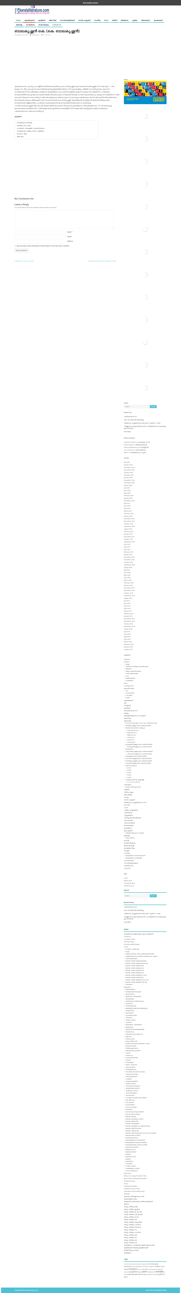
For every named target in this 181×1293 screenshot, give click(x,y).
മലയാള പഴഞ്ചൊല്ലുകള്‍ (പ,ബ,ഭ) (136, 975)
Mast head (127, 1173)
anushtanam (139, 1264)
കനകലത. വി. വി (144, 442)
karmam (138, 1266)
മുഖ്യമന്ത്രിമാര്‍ (130, 678)
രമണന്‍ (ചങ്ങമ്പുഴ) (131, 765)
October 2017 (128, 649)
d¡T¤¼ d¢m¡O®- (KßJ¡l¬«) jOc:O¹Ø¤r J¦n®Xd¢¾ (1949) (141, 723)
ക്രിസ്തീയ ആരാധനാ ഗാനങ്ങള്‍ (135, 716)
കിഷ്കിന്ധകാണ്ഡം (131, 735)
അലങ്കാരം (124, 20)
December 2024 (129, 480)
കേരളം (127, 664)
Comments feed (129, 883)
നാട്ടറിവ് (127, 1053)
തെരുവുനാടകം (130, 1039)
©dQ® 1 (129, 768)
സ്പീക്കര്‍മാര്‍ (129, 680)
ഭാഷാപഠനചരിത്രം (131, 1107)
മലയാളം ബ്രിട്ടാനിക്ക (131, 1121)
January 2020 (128, 585)
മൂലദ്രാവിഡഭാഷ (130, 1156)
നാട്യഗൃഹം (129, 1055)
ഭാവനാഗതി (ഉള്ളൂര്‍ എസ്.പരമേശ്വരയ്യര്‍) (138, 758)
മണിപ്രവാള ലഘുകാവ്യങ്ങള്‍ (134, 1112)
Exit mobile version (90, 3)
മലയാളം (19, 25)
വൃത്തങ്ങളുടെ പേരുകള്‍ (132, 1168)
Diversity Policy (129, 942)
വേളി (144, 1274)
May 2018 (127, 637)
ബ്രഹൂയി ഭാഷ (129, 1100)
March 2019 (128, 611)
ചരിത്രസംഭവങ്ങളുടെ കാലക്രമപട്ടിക (136, 666)
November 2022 (129, 521)
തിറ (154, 1272)
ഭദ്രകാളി (130, 1274)
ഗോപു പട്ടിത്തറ (140, 1271)
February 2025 (129, 475)
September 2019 (129, 596)
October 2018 (128, 624)
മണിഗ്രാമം (128, 1109)
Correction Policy (129, 939)
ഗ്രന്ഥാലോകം (141, 450)
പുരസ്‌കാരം (128, 813)
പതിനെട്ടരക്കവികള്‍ (131, 958)
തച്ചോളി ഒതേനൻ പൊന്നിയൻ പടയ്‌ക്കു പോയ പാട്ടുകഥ (141, 956)
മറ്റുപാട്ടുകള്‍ (128, 831)
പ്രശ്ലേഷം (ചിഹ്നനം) (131, 1091)
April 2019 (127, 608)
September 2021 (129, 542)
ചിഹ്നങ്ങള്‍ (128, 1022)
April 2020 (127, 578)
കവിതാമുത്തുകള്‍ (130, 1006)
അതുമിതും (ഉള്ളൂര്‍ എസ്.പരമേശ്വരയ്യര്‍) (138, 725)
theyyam (133, 1268)
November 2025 (129, 470)
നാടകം (126, 797)
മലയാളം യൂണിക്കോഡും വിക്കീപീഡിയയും (137, 1126)
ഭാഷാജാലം (30, 25)
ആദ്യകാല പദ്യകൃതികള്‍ (133, 996)
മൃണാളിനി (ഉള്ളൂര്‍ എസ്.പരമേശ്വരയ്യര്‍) (138, 763)
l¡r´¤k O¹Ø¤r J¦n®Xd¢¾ (133, 782)
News (106, 20)
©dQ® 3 (129, 772)
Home (18, 20)
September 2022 (129, 526)
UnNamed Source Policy (132, 1189)
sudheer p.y (159, 1266)
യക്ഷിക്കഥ (127, 1253)
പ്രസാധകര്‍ (128, 820)
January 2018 (128, 647)
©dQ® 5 (129, 777)
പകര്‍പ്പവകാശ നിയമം (131, 1074)
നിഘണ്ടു (128, 1060)
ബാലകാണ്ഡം (131, 737)
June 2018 (127, 634)
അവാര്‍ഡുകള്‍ (129, 688)
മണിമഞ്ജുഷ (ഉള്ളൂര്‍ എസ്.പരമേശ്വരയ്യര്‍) (138, 761)
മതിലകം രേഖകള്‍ (130, 1116)
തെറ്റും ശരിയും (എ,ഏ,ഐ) (133, 1214)
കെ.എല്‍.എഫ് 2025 (131, 711)
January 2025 (128, 478)
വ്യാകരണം (145, 20)
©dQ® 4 (129, 775)
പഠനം (126, 808)
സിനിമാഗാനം (129, 866)
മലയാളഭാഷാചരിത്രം (132, 1147)
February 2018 (129, 644)
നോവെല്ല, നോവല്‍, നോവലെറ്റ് (135, 1072)
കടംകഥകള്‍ (158, 20)
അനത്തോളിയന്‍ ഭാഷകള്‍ (133, 992)
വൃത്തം (134, 20)
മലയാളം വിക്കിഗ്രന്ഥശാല (133, 1128)
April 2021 (127, 549)
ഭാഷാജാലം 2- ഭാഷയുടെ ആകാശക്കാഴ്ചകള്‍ (139, 1245)
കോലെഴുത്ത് (129, 1013)
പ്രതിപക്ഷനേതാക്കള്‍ (131, 673)
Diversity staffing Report (132, 944)
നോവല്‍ (127, 805)
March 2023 (128, 511)
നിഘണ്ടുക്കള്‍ (129, 1062)
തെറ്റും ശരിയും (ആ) (131, 1207)
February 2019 (129, 613)
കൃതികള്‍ (127, 708)
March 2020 (128, 580)
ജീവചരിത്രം (128, 795)
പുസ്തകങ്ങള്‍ (128, 815)
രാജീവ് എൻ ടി (138, 1274)
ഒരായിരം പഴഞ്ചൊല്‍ (132, 949)
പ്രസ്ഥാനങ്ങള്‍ (129, 823)
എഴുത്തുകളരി (129, 999)
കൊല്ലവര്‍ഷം (129, 1010)
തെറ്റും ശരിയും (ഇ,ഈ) (132, 1209)
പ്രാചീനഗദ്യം (129, 1095)
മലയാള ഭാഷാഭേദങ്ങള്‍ (132, 1123)
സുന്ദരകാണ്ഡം (131, 742)
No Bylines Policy (129, 1181)
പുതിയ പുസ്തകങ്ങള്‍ (131, 810)
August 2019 (128, 598)
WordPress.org (129, 886)
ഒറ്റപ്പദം (127, 951)
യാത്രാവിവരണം (130, 843)
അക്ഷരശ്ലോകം (130, 989)
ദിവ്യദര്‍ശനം (129, 749)
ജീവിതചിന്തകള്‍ (141, 445)
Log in (126, 878)
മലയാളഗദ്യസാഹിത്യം (132, 1135)
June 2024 (127, 490)
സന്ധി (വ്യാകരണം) (131, 1171)
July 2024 (127, 488)
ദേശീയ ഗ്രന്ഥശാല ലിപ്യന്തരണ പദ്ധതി (137, 1043)
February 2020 (129, 583)
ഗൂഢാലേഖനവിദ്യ (131, 1015)
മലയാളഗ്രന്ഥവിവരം (131, 1138)
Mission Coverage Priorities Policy (135, 1176)
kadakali (134, 1266)
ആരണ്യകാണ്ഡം (132, 732)
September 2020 (129, 565)
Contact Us (57, 25)
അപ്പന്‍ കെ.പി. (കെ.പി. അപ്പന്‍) (24, 261)
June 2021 (127, 544)
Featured (127, 659)
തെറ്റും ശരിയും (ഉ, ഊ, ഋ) (133, 1212)
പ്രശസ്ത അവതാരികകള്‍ (132, 818)
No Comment (47, 35)
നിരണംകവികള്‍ (130, 1067)
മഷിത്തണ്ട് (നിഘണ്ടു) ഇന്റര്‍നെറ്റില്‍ (136, 1248)
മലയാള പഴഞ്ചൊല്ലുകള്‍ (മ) (134, 977)
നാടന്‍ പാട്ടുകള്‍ (84, 20)
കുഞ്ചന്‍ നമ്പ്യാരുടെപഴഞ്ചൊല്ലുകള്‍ (138, 1201)
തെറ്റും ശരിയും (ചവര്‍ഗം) (132, 1225)
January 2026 (128, 465)
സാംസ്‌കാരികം (129, 693)
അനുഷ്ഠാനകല (153, 1269)
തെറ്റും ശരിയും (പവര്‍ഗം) (132, 1232)
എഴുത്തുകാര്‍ (29, 20)
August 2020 (128, 567)
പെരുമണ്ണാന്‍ (143, 447)
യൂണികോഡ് (129, 1161)
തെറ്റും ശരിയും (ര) (130, 1237)
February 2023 (129, 513)
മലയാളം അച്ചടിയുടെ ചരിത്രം (134, 1119)
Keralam (126, 662)
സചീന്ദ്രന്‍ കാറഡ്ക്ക (151, 1274)
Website (70, 241)
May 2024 (127, 493)
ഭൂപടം (127, 676)
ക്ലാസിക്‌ (127, 718)
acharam (126, 1264)
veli (141, 1269)
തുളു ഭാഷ (128, 1036)
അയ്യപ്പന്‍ (159, 1269)
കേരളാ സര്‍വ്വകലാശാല (133, 787)
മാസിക (126, 840)
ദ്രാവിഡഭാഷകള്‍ (130, 1046)
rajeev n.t (152, 1266)
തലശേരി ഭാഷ (129, 1032)
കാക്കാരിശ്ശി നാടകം (130, 1199)
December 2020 (129, 557)
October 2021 (128, 539)
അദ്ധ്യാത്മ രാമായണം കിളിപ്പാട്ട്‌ (135, 728)
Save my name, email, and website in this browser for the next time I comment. (43, 246)
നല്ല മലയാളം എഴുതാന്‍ (132, 1050)
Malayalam (127, 987)
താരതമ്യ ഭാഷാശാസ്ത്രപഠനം (134, 1034)
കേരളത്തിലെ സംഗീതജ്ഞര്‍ (133, 858)
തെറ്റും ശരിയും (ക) (130, 1219)
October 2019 (128, 593)
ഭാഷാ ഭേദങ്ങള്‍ (129, 1105)
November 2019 (129, 590)
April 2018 (127, 639)
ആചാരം (126, 1272)
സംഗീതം (97, 20)
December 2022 (129, 519)
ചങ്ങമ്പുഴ (150, 1272)
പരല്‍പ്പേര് (128, 1079)
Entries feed (128, 881)
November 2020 (129, 560)
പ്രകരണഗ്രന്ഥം (130, 1083)
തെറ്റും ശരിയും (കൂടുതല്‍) (133, 1222)
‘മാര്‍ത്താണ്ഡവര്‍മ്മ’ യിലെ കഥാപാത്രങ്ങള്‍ (138, 934)
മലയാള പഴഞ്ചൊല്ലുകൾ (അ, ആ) (136, 982)
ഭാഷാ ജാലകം (43, 25)
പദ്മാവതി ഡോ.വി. (130, 416)
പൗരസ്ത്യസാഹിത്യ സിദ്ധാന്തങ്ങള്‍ (136, 1098)
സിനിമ (127, 698)
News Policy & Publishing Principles (135, 1178)
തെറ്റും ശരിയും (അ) (131, 1041)
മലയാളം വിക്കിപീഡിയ (132, 1131)
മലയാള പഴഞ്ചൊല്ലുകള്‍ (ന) (134, 973)
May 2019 (127, 606)
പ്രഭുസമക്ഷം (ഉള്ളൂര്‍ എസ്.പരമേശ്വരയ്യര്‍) (138, 751)
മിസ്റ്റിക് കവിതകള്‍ (130, 1152)
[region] (126, 29)
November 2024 (129, 483)
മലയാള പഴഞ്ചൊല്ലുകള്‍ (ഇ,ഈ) (135, 961)
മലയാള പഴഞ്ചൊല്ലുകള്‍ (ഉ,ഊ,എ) (136, 963)
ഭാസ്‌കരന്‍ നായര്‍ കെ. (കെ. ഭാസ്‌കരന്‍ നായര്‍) (101, 261)
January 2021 (128, 555)
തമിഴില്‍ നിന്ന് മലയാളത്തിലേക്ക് (134, 1029)
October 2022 (128, 524)
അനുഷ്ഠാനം (145, 1269)
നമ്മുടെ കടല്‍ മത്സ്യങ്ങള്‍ (133, 671)
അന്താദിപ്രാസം (130, 994)
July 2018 (127, 631)
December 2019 (129, 588)
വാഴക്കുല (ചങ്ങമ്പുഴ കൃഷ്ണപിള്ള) (134, 780)
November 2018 (129, 621)
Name (69, 232)
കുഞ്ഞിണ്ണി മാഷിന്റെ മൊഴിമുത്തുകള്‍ (136, 1008)
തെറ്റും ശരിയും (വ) (130, 1242)
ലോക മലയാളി (129, 846)
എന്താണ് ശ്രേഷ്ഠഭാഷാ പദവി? (134, 1196)
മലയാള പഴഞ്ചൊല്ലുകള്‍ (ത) (134, 970)
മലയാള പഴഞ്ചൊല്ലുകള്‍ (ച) (134, 968)
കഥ (125, 703)
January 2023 (128, 516)
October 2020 (128, 562)
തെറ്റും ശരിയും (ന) (130, 1230)
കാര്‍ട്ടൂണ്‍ (127, 705)
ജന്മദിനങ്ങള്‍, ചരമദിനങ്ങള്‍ (133, 1025)
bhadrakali (151, 1264)
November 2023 (129, 501)
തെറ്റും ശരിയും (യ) (130, 1235)
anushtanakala (132, 1264)
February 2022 (129, 531)
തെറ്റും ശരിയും (129, 838)
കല (126, 691)
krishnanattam (145, 1266)
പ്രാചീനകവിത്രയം (131, 1093)
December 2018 (129, 619)
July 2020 (127, 570)
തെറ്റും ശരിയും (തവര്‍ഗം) (132, 1227)
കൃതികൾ (41, 20)
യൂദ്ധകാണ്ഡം (131, 739)
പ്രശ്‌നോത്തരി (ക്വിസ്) (132, 1088)
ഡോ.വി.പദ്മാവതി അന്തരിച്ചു (134, 420)
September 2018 (129, 626)
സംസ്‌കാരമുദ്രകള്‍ (67, 20)
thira (138, 1269)
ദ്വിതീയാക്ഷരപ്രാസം (132, 1048)
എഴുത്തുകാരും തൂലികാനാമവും (134, 1001)
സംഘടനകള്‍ (128, 860)
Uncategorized (128, 686)
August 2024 (128, 485)
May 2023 (127, 508)
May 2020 (127, 575)
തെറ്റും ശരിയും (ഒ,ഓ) (131, 1217)
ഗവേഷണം (127, 785)
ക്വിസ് (114, 20)
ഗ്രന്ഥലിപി (128, 1017)
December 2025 (129, 467)
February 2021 (129, 552)
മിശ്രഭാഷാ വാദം (130, 1149)
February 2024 (129, 495)
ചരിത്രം (127, 790)
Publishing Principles (130, 1186)
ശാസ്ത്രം (127, 851)
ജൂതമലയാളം (129, 1027)
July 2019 (127, 601)
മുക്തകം (128, 1154)
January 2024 (128, 498)
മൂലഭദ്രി (128, 1159)
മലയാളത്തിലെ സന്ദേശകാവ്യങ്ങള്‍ (136, 1142)
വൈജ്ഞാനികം (129, 848)
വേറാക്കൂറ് (127, 431)
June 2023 (127, 506)
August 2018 (128, 629)
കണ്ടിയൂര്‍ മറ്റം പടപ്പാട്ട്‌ (138, 452)
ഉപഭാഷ (126, 1194)
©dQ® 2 (129, 770)
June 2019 (127, 603)
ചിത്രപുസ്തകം (129, 792)
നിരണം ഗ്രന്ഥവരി (131, 1065)
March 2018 (128, 642)
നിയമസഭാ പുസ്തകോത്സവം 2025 (135, 802)
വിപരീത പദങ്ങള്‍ (130, 1166)
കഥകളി (131, 1272)
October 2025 (128, 472)
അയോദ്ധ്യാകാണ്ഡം (133, 730)
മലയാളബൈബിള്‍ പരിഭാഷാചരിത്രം (136, 1145)
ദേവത (125, 1274)
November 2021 (129, 537)
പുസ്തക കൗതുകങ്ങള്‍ (131, 1081)
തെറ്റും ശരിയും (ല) (130, 1240)
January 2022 (128, 534)
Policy (126, 1184)
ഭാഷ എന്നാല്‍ (129, 1102)
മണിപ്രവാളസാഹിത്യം (132, 1114)
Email (69, 237)
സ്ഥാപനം (127, 868)
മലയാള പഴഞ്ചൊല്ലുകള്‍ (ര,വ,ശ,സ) (137, 980)
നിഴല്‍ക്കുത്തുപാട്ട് (130, 1069)
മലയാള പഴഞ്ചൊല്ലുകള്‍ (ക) (134, 965)
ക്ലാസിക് (52, 20)
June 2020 (127, 573)
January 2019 (128, 616)
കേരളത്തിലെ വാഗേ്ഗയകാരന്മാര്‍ (135, 855)
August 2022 (128, 529)
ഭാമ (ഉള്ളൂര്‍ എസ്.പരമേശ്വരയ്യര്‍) (136, 756)
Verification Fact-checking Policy (134, 1191)
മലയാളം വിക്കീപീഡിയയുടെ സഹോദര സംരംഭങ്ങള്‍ (140, 1133)
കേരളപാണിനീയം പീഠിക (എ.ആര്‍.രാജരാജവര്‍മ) (139, 954)
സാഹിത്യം (128, 695)
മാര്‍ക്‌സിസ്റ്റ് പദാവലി (131, 1250)
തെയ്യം (160, 1271)
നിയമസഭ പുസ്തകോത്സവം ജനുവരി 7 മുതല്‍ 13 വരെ (142, 423)
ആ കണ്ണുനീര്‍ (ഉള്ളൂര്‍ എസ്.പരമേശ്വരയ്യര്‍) (138, 744)
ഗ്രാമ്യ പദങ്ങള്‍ (130, 1020)
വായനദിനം (128, 1163)
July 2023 (127, 503)
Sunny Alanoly (128, 445)
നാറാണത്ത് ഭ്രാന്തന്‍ (131, 1058)
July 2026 (127, 462)
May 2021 (127, 547)
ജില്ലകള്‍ (128, 669)
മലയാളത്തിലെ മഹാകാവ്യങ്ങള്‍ (135, 1140)
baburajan (145, 1264)
